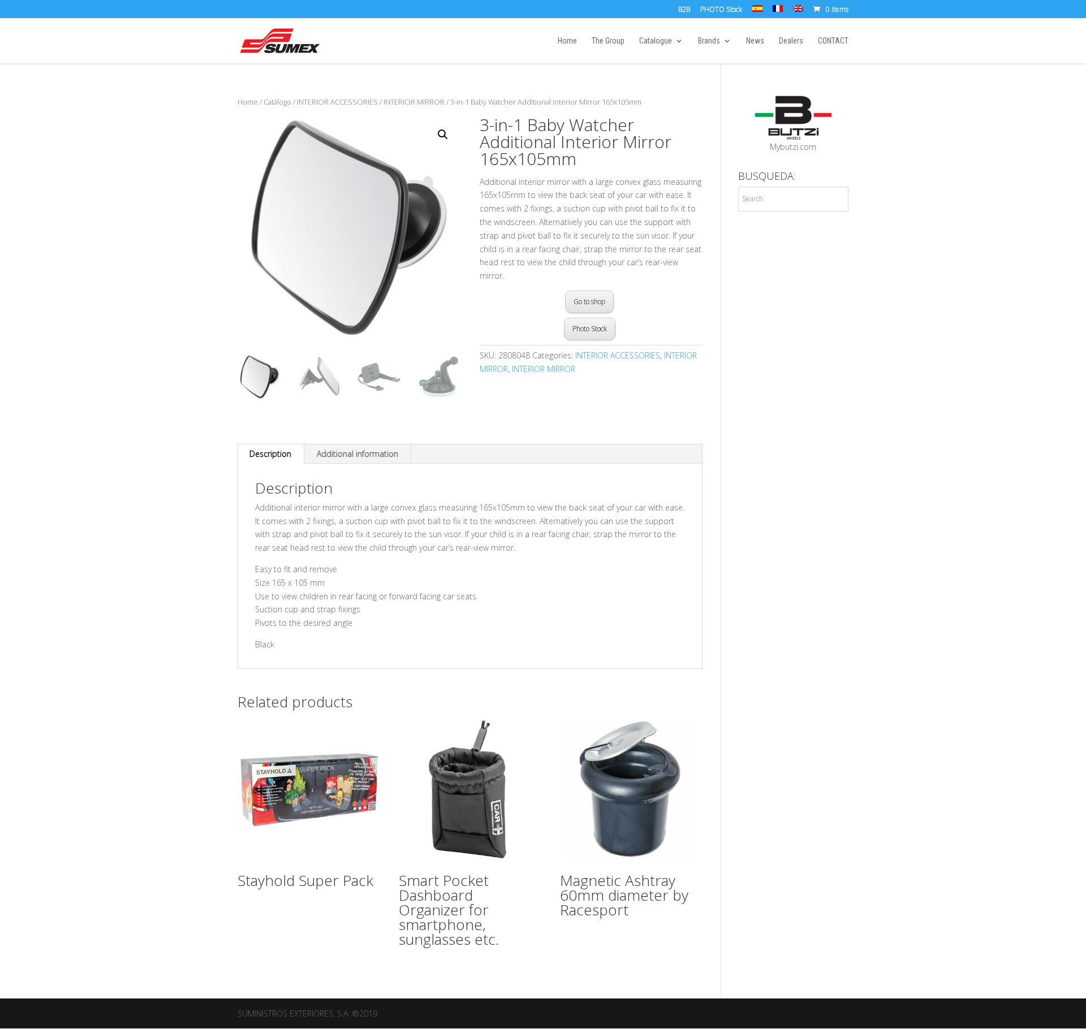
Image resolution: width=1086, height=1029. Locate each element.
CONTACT (833, 41)
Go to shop (589, 301)
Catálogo (277, 102)
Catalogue (655, 41)
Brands (709, 41)
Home (567, 41)
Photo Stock (589, 329)
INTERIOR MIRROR (414, 102)
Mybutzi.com (793, 146)
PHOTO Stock (721, 10)
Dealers (791, 41)
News (755, 41)
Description (270, 453)
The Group (608, 41)
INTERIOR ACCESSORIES (337, 102)
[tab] (270, 454)
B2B (684, 10)
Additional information (357, 453)
